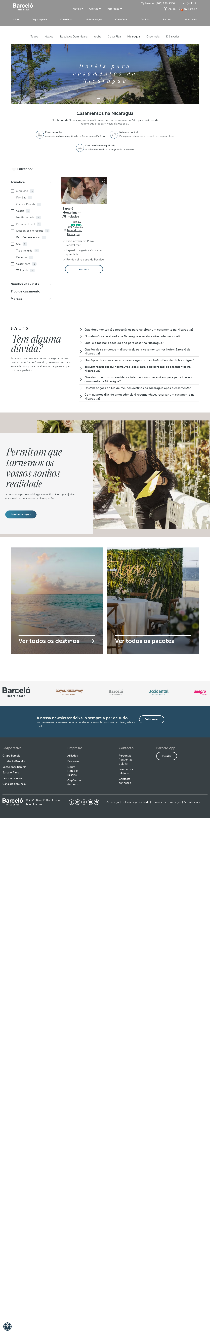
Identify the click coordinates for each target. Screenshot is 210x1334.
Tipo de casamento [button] (26, 291)
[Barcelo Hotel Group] (12, 801)
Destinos (145, 19)
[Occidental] (158, 692)
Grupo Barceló (11, 755)
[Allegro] (201, 692)
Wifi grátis (24, 270)
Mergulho (24, 191)
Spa (20, 244)
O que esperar (39, 19)
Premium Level (27, 224)
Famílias (23, 197)
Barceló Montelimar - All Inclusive (71, 212)
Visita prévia (191, 19)
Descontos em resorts (32, 230)
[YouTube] (90, 802)
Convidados (66, 19)
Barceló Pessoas (12, 778)
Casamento (25, 263)
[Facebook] (71, 802)
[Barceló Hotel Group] (23, 6)
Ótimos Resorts (28, 204)
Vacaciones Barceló (14, 766)
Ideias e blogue (94, 19)
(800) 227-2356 (165, 3)
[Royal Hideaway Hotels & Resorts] (69, 692)
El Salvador (172, 36)
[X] (84, 802)
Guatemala (153, 36)
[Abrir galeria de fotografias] (104, 180)
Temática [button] (18, 182)
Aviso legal (112, 802)
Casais (22, 210)
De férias (24, 257)
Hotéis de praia (27, 217)
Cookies (157, 802)
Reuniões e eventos (30, 237)
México (48, 36)
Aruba (97, 36)
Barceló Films (10, 772)
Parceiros (73, 761)
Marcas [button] (16, 299)
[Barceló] (116, 692)
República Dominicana (73, 36)
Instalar (166, 756)
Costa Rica (114, 36)
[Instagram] (77, 802)
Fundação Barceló (13, 761)
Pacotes (167, 19)
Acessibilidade (192, 802)
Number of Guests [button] (25, 284)
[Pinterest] (96, 802)
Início (16, 19)
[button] (182, 3)
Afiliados (72, 755)
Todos (34, 36)
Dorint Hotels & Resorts (72, 770)
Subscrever (152, 719)
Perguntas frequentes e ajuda (125, 759)
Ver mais (84, 269)
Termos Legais (172, 802)
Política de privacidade (135, 802)
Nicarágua (133, 36)
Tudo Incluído (26, 250)
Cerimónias (121, 19)
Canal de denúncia (14, 783)
